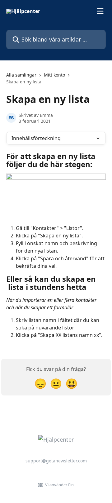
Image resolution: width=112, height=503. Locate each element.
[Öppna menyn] (100, 11)
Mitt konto (54, 75)
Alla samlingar (21, 75)
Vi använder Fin (59, 485)
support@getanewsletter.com (56, 461)
